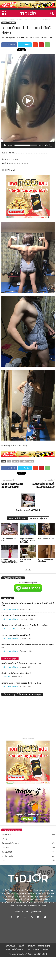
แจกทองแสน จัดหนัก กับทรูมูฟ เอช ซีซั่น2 (18, 615)
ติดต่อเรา (46, 949)
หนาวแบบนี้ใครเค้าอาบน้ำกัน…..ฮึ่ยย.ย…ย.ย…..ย (43, 485)
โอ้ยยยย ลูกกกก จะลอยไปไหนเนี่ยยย (46, 560)
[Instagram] (18, 917)
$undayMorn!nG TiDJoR (14, 37)
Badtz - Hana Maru (9, 609)
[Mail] (25, 917)
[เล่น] (5, 145)
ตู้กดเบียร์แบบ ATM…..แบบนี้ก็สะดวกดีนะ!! (8, 538)
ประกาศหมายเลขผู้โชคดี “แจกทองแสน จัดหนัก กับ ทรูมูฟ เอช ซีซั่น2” (27, 604)
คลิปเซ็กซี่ (24, 461)
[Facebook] (11, 917)
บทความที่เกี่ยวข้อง (17, 518)
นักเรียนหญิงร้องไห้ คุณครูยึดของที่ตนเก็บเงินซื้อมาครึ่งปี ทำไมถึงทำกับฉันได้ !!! (27, 539)
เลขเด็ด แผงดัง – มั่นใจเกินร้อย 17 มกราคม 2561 (21, 663)
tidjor (15, 461)
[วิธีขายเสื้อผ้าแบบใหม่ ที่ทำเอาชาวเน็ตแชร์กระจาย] (46, 529)
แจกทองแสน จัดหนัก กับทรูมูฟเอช (15, 634)
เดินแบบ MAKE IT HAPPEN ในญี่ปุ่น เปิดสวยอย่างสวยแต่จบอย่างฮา (9, 562)
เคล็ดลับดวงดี (6, 852)
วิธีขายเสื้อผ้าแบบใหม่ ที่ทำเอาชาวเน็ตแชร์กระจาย (46, 538)
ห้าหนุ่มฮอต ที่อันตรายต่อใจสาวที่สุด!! (16, 673)
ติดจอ (31, 461)
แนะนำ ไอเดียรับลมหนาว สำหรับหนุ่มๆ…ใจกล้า (12, 485)
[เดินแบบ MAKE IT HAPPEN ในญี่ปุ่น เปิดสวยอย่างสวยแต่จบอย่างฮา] (9, 551)
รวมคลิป (19, 20)
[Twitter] (38, 917)
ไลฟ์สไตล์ (5, 848)
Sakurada (5, 677)
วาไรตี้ (11, 20)
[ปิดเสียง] (46, 145)
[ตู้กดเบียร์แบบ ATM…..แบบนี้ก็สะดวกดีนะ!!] (9, 529)
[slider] (26, 145)
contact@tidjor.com (32, 911)
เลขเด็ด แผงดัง (7, 856)
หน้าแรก (4, 20)
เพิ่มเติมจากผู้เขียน (38, 518)
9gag (25, 445)
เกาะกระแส (6, 835)
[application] (28, 101)
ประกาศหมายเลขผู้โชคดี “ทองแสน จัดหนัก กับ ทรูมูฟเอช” (24, 625)
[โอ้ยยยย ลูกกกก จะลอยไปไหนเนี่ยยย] (46, 551)
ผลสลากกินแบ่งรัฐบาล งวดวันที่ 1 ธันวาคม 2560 (21, 682)
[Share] (31, 917)
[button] (51, 13)
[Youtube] (44, 917)
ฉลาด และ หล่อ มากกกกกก (27, 560)
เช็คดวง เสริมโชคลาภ (10, 843)
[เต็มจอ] (50, 145)
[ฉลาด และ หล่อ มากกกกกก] (28, 551)
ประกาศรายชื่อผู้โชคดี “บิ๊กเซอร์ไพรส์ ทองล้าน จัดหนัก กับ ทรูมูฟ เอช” (27, 646)
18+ (9, 461)
